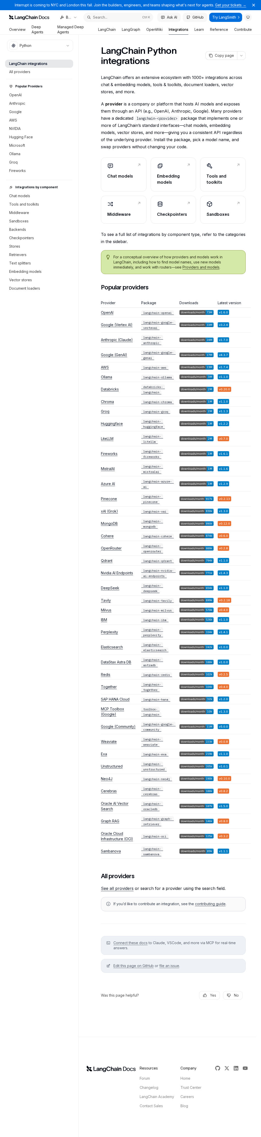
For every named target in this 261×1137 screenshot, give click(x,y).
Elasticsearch (112, 647)
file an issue (169, 966)
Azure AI (108, 483)
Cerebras (109, 791)
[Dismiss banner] (253, 5)
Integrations (178, 29)
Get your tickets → (230, 5)
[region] (173, 579)
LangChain (107, 29)
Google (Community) (118, 726)
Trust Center (190, 1087)
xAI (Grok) (109, 511)
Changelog (149, 1087)
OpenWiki (154, 29)
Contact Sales (151, 1106)
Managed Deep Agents (70, 29)
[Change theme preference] (248, 17)
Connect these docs (130, 943)
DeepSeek (110, 588)
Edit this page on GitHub (133, 966)
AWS (105, 367)
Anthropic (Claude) (117, 340)
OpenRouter (111, 548)
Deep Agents (37, 29)
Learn (199, 29)
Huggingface (112, 423)
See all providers (117, 888)
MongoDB (109, 523)
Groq (105, 411)
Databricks (110, 389)
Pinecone (109, 499)
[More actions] (241, 55)
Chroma (107, 401)
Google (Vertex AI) (117, 325)
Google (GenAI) (114, 355)
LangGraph (131, 29)
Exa (104, 754)
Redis (105, 674)
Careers (187, 1096)
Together (109, 687)
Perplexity (109, 632)
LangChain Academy (157, 1096)
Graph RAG (110, 821)
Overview (17, 29)
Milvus (106, 610)
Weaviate (109, 741)
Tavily (106, 600)
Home (185, 1078)
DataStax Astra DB (116, 662)
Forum (145, 1078)
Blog (184, 1106)
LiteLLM (107, 438)
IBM (104, 620)
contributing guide (210, 904)
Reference (219, 29)
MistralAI (108, 468)
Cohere (107, 536)
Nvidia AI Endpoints (117, 573)
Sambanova (111, 851)
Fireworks (109, 453)
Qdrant (106, 560)
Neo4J (106, 779)
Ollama (106, 377)
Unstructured (112, 766)
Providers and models (200, 267)
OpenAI (107, 312)
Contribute (243, 29)
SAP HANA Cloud (115, 699)
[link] (124, 174)
